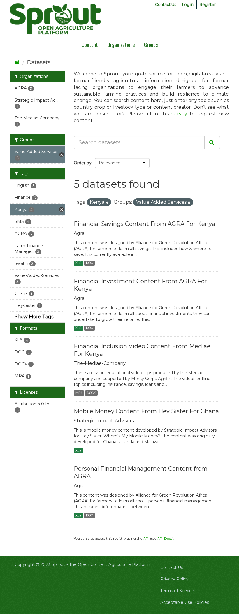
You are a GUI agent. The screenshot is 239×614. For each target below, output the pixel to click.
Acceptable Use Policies (184, 602)
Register (208, 4)
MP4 (78, 393)
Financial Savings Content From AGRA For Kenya (144, 223)
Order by (83, 163)
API (146, 538)
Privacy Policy (174, 579)
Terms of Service (177, 590)
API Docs (164, 538)
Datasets (38, 62)
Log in (188, 4)
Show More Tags (34, 316)
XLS (78, 263)
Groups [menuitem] (151, 44)
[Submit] (212, 142)
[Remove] (107, 202)
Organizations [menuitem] (121, 44)
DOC (89, 263)
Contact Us (165, 4)
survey (179, 114)
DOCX (91, 393)
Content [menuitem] (90, 44)
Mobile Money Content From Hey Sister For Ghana (146, 411)
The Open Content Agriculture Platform (109, 564)
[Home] (17, 62)
